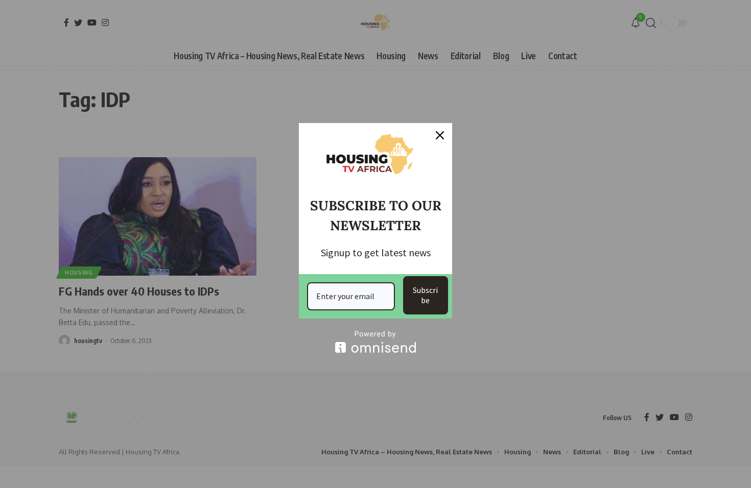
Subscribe (425, 295)
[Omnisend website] (375, 342)
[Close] (440, 135)
